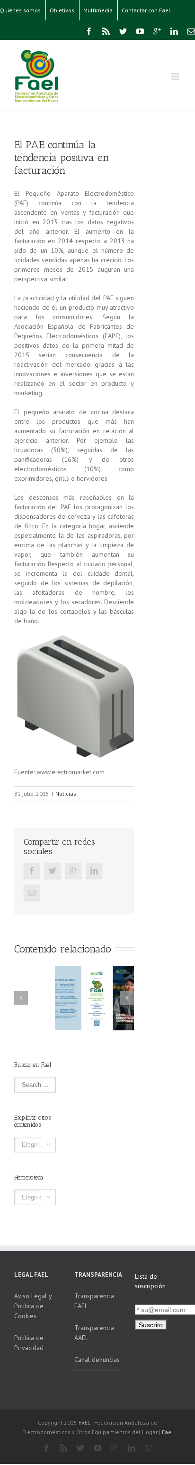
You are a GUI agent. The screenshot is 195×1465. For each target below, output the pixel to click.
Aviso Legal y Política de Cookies (33, 1306)
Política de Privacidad (29, 1342)
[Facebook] (89, 31)
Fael (167, 1432)
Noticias (65, 793)
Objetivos (62, 10)
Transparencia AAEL (94, 1332)
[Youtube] (140, 31)
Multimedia (98, 10)
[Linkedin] (174, 31)
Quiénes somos (20, 10)
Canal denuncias (97, 1359)
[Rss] (106, 31)
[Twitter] (123, 31)
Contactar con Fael (146, 10)
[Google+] (157, 31)
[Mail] (191, 31)
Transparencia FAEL (94, 1301)
